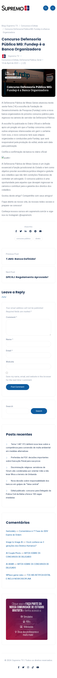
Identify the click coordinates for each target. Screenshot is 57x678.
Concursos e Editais (10, 60)
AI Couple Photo (13, 553)
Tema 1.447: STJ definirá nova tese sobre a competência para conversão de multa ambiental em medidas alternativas (28, 447)
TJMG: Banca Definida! (21, 259)
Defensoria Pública (28, 60)
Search (9, 406)
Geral (39, 60)
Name (9, 339)
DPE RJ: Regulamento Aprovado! (27, 277)
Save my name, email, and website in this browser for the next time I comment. (28, 378)
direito (38, 239)
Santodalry (11, 531)
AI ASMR (10, 564)
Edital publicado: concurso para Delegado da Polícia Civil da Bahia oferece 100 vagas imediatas (28, 494)
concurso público (23, 239)
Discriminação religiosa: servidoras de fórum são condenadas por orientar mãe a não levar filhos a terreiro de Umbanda (27, 471)
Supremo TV (13, 56)
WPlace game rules (14, 575)
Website (10, 362)
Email (9, 350)
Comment (11, 317)
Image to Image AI (14, 542)
